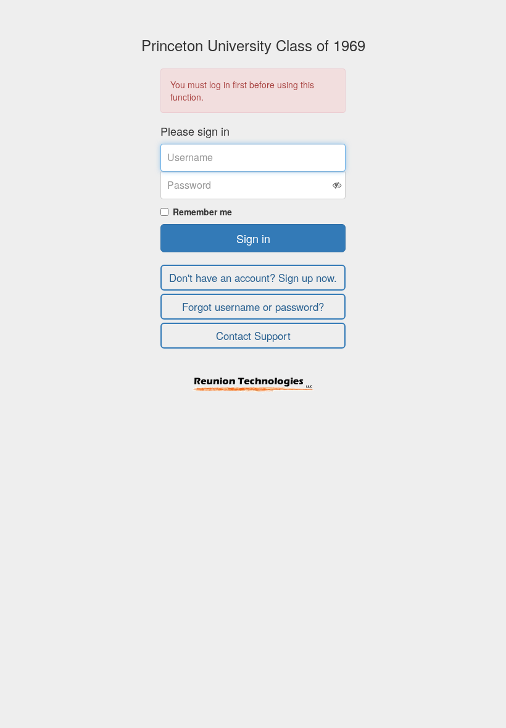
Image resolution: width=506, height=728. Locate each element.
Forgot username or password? (253, 306)
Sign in (253, 238)
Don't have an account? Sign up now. (253, 277)
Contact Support (253, 335)
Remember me (202, 211)
